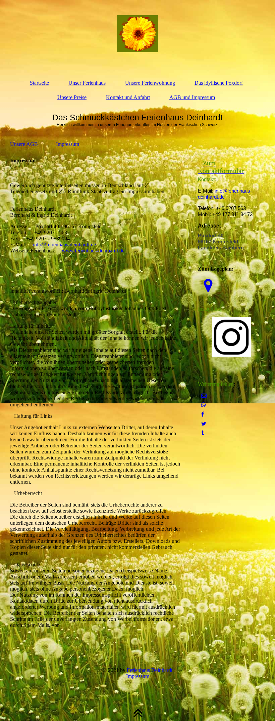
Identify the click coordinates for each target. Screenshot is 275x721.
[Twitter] (203, 424)
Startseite (39, 83)
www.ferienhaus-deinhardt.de (93, 250)
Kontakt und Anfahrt (128, 97)
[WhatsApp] (203, 405)
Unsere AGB (24, 144)
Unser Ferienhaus (87, 83)
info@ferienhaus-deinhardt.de (64, 244)
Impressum (67, 144)
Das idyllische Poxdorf (219, 83)
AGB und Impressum (192, 97)
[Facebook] (202, 414)
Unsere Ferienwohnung (150, 83)
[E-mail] (204, 395)
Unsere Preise (72, 97)
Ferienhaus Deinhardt (149, 670)
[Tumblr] (202, 433)
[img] (137, 33)
